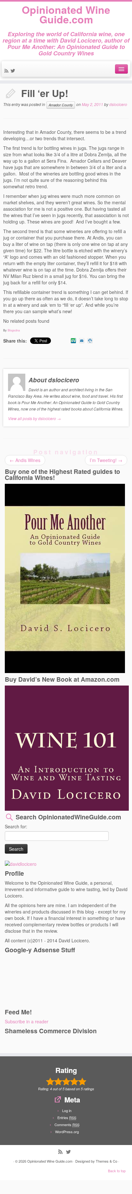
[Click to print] (90, 340)
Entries (66, 1117)
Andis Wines (25, 460)
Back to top (117, 1170)
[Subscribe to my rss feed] (7, 71)
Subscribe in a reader (26, 1021)
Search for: (16, 826)
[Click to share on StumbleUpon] (73, 340)
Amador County (61, 104)
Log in (66, 1110)
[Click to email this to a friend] (81, 340)
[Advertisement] (33, 980)
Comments (66, 1124)
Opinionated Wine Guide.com (66, 14)
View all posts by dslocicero (34, 418)
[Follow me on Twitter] (14, 71)
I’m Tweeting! (106, 460)
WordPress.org (67, 1131)
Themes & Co (106, 1161)
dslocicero (118, 104)
